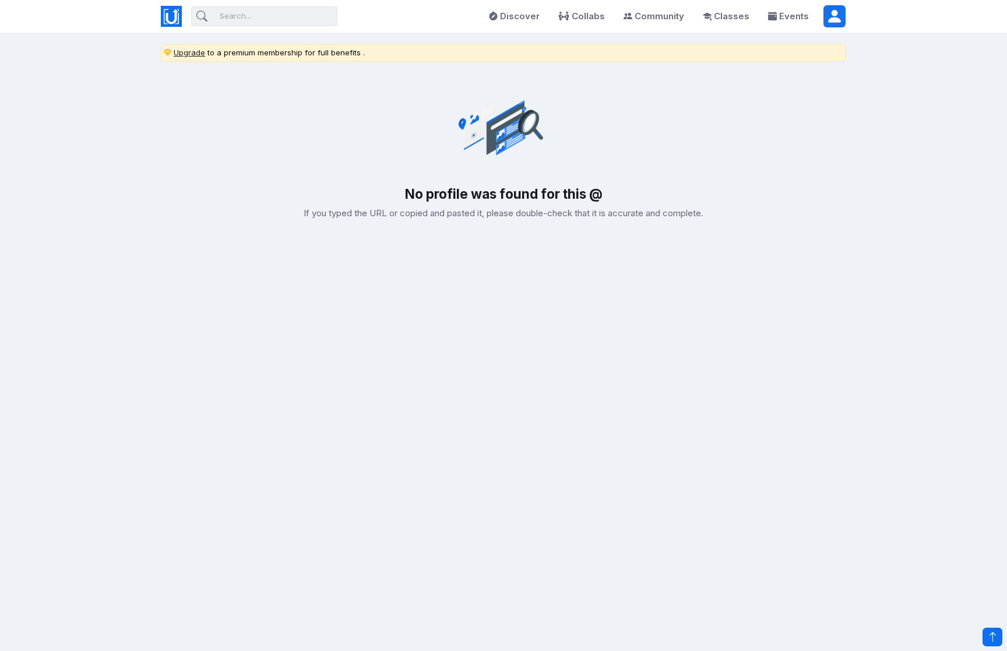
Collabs (588, 16)
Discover (520, 16)
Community (659, 16)
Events (794, 16)
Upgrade (189, 52)
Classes (731, 16)
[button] (834, 16)
